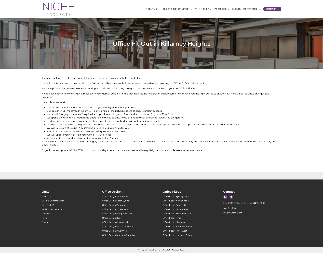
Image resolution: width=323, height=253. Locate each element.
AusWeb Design (179, 250)
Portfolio (220, 9)
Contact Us (82, 107)
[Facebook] (225, 197)
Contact (271, 9)
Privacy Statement (232, 213)
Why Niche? (202, 9)
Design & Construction (176, 9)
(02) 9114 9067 (230, 208)
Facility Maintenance (245, 9)
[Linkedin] (231, 197)
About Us (151, 9)
